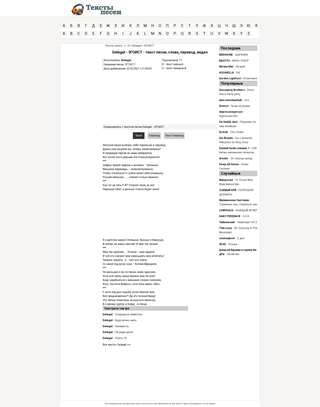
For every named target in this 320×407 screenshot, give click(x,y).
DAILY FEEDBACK (229, 216)
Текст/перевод (174, 135)
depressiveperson (230, 111)
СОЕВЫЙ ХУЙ (227, 190)
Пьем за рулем (240, 106)
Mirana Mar (226, 66)
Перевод (154, 135)
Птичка (232, 244)
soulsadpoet (227, 238)
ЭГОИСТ (149, 45)
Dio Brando (226, 138)
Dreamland (250, 78)
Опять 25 (121, 338)
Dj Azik (223, 132)
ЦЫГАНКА (241, 54)
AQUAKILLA (226, 72)
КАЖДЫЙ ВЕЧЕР (246, 210)
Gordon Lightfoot (230, 78)
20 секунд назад (241, 158)
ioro (246, 100)
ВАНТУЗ (224, 60)
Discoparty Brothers (232, 90)
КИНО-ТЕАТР (240, 60)
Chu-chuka (236, 132)
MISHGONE (226, 54)
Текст (138, 135)
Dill (238, 72)
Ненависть (122, 326)
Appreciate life (228, 116)
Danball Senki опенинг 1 (234, 148)
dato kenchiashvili (230, 100)
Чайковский (227, 222)
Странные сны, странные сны (238, 204)
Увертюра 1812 (247, 222)
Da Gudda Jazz (228, 121)
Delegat (136, 45)
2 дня (240, 238)
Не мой (240, 66)
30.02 (222, 244)
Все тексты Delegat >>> (117, 344)
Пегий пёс (233, 254)
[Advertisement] (160, 97)
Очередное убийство (128, 314)
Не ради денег (124, 332)
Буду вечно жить (126, 320)
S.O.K (246, 216)
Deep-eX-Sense (229, 164)
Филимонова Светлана (234, 200)
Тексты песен (113, 45)
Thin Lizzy (225, 228)
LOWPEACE (226, 210)
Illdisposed (226, 180)
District (223, 106)
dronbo (223, 158)
